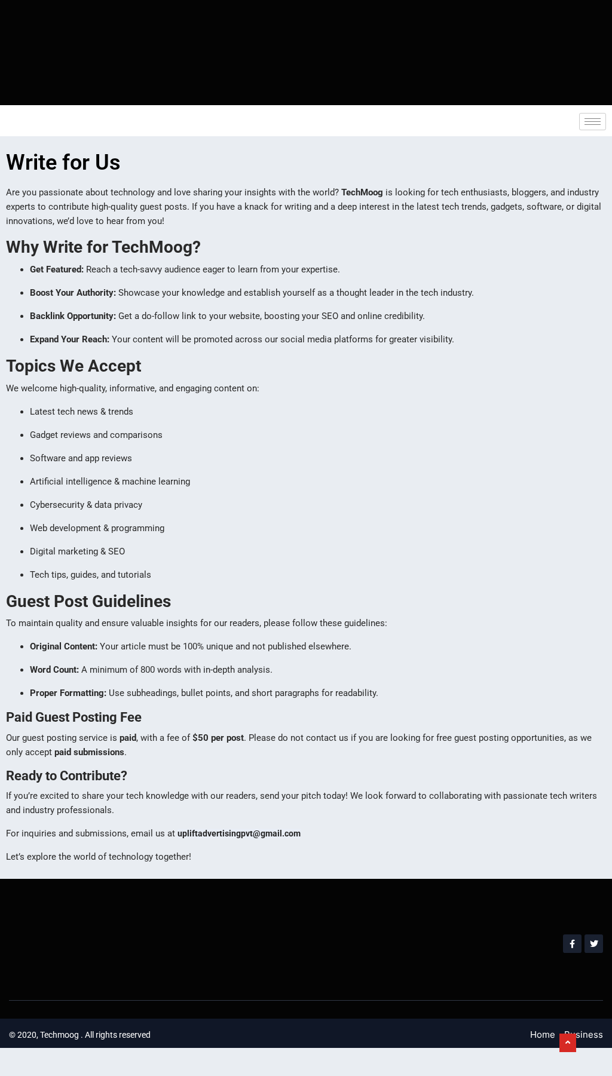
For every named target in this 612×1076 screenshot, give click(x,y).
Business (583, 1034)
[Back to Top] (567, 1043)
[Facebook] (572, 943)
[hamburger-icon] (592, 121)
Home (542, 1034)
